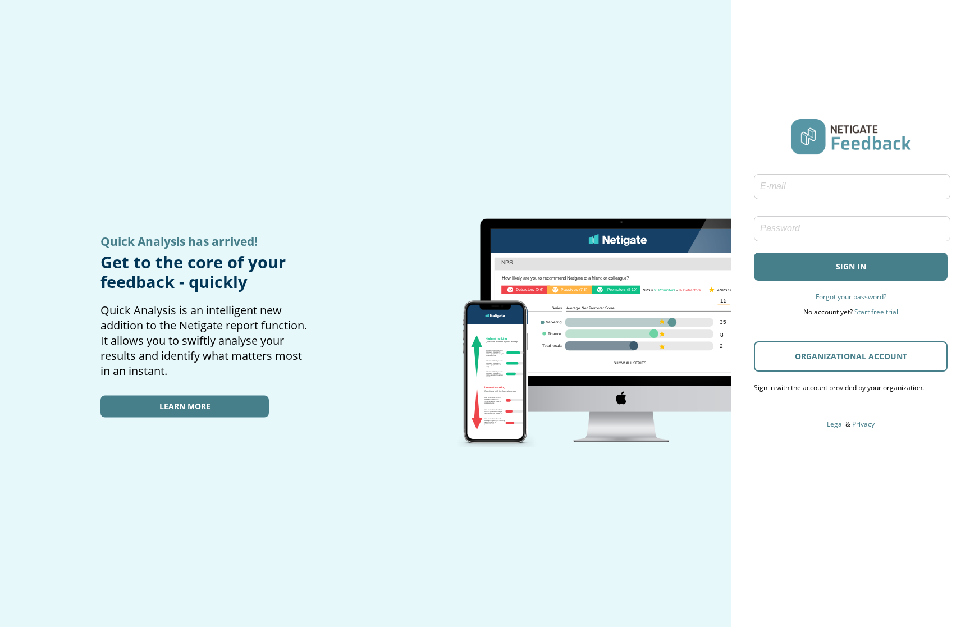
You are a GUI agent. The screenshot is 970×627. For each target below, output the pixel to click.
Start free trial (876, 312)
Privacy (863, 424)
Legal (835, 424)
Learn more (185, 406)
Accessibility (851, 408)
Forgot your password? (851, 296)
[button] (851, 267)
